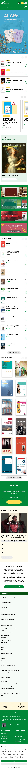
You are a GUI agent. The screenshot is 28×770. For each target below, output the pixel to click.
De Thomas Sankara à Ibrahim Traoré (15, 72)
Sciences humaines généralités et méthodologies (10, 683)
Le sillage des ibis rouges (12, 260)
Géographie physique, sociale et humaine (8, 628)
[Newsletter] (19, 3)
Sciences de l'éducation (5, 677)
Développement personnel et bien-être (8, 614)
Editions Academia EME (20, 739)
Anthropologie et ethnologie (6, 602)
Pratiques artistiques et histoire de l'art (8, 665)
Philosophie (3, 660)
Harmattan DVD (18, 736)
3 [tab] (14, 51)
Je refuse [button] (14, 764)
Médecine (3, 647)
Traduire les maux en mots (12, 334)
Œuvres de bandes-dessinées (6, 653)
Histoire (2, 630)
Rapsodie (8, 270)
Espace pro (3, 743)
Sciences (2, 675)
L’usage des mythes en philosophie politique (14, 242)
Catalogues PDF (4, 736)
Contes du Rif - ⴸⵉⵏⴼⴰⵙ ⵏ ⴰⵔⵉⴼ (14, 89)
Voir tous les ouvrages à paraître (14, 477)
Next (25, 97)
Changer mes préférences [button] (14, 767)
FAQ (2, 735)
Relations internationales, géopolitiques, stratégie (10, 670)
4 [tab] (16, 51)
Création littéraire (4, 612)
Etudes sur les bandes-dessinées (7, 625)
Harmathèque (17, 734)
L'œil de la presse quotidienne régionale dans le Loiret (13, 326)
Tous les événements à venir (9, 179)
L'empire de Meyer (10, 316)
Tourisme (2, 698)
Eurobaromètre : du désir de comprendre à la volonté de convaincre (12, 253)
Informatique (3, 637)
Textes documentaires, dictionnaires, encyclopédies (10, 693)
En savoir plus (7, 127)
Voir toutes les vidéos (6, 557)
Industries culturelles (5, 635)
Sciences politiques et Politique (7, 686)
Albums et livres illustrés (5, 600)
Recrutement (3, 741)
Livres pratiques (4, 642)
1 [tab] (11, 51)
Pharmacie (3, 658)
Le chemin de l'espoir (11, 343)
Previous (22, 97)
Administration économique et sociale (8, 597)
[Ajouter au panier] (26, 65)
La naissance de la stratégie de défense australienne (13, 63)
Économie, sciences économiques (7, 619)
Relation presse (4, 739)
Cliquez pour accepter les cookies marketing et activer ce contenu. (14, 523)
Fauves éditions (18, 741)
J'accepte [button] (14, 761)
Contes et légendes (4, 609)
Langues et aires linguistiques (6, 640)
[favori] (26, 61)
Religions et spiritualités (5, 672)
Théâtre (2, 695)
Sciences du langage (5, 681)
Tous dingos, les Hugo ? (11, 279)
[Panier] (25, 3)
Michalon (17, 743)
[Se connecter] (22, 3)
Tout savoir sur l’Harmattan (14, 586)
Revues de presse (4, 738)
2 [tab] (13, 51)
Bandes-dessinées (4, 607)
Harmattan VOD (18, 738)
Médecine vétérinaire (5, 649)
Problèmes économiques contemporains (12, 289)
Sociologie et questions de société (7, 688)
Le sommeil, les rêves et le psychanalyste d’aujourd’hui (12, 298)
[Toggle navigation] (26, 7)
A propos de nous (4, 733)
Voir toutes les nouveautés (14, 352)
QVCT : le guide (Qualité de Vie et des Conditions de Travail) (14, 307)
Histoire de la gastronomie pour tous (14, 80)
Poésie (2, 663)
